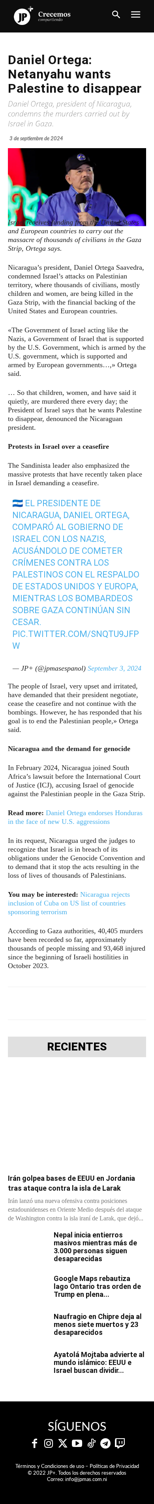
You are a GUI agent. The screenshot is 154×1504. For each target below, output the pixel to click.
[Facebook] (41, 1003)
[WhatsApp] (95, 1003)
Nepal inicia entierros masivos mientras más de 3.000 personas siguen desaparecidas (95, 1247)
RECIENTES (77, 1046)
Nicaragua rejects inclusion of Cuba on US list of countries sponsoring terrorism (69, 903)
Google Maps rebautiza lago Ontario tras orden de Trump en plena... (97, 1286)
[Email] (131, 1003)
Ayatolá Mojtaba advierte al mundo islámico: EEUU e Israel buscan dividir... (99, 1362)
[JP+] (42, 15)
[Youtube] (77, 1444)
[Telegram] (77, 1003)
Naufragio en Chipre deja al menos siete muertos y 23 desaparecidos (98, 1324)
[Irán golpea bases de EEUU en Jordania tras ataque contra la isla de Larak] (77, 1117)
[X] (59, 1003)
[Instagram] (48, 1444)
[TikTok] (91, 1444)
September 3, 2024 (114, 668)
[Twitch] (120, 1444)
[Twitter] (63, 1444)
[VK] (113, 1003)
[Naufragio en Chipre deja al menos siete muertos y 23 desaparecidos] (27, 1326)
